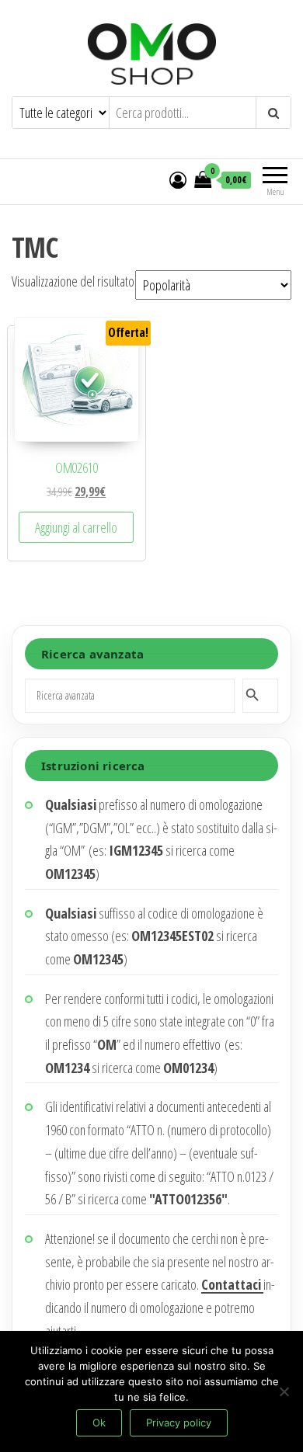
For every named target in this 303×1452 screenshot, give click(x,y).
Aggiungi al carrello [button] (76, 527)
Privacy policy (178, 1422)
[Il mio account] (177, 179)
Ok (99, 1422)
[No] (283, 1391)
